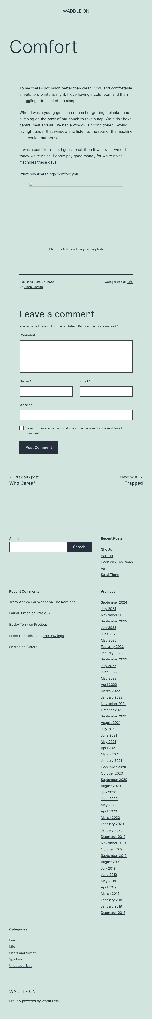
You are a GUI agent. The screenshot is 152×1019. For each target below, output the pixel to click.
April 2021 (108, 748)
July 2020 (108, 792)
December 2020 (113, 767)
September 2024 (114, 602)
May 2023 (109, 640)
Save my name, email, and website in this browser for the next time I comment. (74, 430)
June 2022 (109, 672)
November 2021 (113, 704)
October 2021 (111, 710)
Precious (43, 613)
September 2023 (114, 621)
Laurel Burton (33, 287)
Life (130, 282)
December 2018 (113, 913)
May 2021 (108, 742)
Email (85, 381)
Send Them (110, 575)
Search (15, 539)
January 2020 (112, 830)
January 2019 (111, 906)
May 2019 (108, 881)
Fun (12, 940)
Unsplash (96, 249)
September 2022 (114, 659)
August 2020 (111, 786)
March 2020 (110, 818)
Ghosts (106, 549)
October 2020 (112, 773)
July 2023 (108, 628)
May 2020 (109, 805)
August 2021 (110, 723)
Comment (28, 335)
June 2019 (109, 875)
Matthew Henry (74, 249)
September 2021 (114, 716)
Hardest (107, 556)
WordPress (50, 1001)
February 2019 (112, 900)
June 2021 (109, 735)
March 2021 (110, 754)
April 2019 (108, 887)
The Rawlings (64, 602)
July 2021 (108, 729)
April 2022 (109, 685)
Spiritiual (16, 959)
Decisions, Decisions (117, 562)
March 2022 (110, 691)
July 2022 (108, 666)
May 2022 (109, 678)
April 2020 (109, 811)
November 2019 (113, 843)
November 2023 (113, 615)
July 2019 (108, 868)
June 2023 (109, 634)
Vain (104, 568)
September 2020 (114, 780)
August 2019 (110, 862)
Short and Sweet (22, 953)
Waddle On (76, 11)
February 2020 (112, 824)
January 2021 (111, 760)
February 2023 (112, 647)
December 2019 (113, 837)
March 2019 (110, 893)
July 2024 (108, 609)
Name (25, 381)
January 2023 (112, 653)
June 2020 (109, 799)
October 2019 (111, 849)
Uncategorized (20, 966)
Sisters (32, 647)
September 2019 (114, 856)
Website (26, 405)
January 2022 (112, 697)
